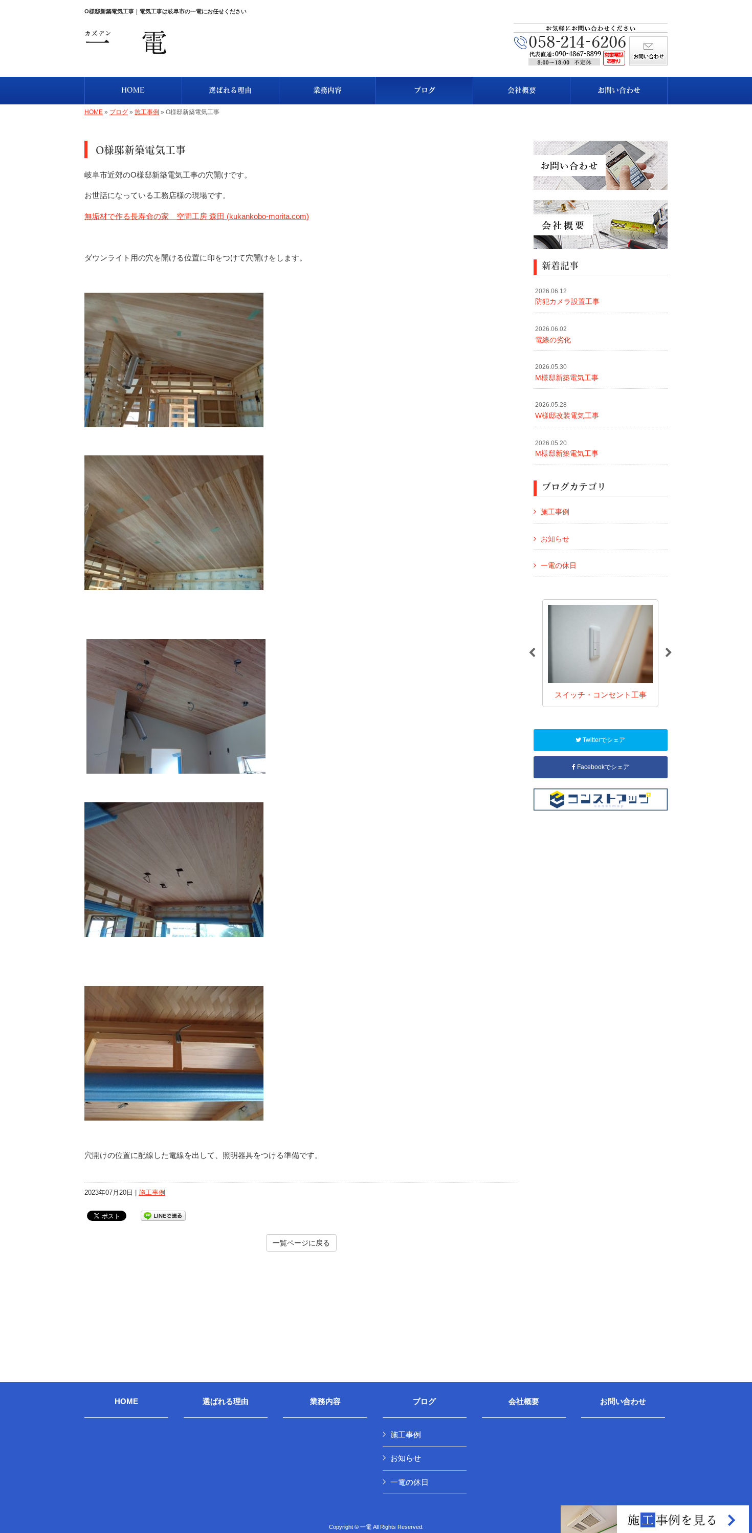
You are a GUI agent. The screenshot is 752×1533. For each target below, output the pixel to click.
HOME (93, 112)
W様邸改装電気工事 (567, 410)
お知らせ (555, 539)
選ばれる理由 (226, 1401)
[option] (600, 653)
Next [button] (668, 653)
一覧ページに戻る (301, 1243)
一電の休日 (559, 565)
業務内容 (325, 1401)
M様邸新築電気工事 (567, 372)
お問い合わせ (623, 1401)
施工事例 (147, 112)
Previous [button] (532, 653)
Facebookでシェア (602, 767)
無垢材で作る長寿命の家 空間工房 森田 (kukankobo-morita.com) (196, 216)
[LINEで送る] (163, 1215)
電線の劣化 (553, 334)
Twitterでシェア (603, 739)
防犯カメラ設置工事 (567, 297)
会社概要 (523, 1401)
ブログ (118, 112)
